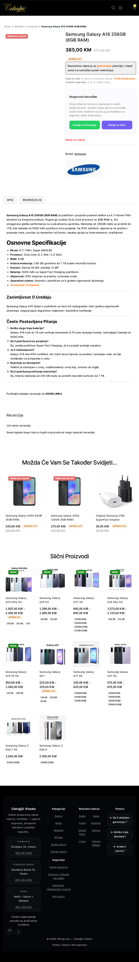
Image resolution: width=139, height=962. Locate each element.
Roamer (96, 823)
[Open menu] (120, 8)
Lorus (82, 841)
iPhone (58, 837)
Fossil (82, 823)
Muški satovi (58, 844)
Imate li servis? (120, 848)
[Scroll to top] (133, 956)
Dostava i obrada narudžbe (58, 876)
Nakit (58, 823)
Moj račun (58, 896)
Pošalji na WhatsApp (84, 125)
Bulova (96, 830)
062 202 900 (23, 879)
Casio (96, 816)
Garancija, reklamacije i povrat (59, 887)
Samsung (32, 26)
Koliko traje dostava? (121, 834)
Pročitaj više (17, 540)
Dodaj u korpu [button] (108, 540)
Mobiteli (19, 26)
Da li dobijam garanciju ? (121, 819)
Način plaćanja (59, 867)
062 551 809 (23, 853)
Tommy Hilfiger (96, 843)
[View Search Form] (113, 8)
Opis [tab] (10, 199)
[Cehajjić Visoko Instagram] (10, 932)
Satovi (58, 816)
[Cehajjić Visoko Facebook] (18, 932)
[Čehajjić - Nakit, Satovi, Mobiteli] (15, 8)
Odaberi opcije (18, 631)
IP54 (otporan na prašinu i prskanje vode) (51, 276)
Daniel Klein (82, 832)
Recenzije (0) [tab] (32, 199)
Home (7, 26)
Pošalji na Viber (117, 125)
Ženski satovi (58, 851)
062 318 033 (23, 907)
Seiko (82, 816)
